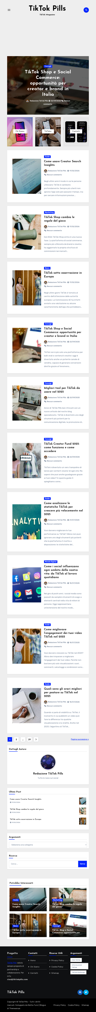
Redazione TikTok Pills (39, 101)
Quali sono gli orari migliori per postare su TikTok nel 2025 (63, 693)
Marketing (49, 212)
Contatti (76, 131)
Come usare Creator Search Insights (25, 799)
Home (32, 960)
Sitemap (55, 973)
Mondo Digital (50, 562)
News (47, 268)
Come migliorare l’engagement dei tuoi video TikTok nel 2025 (63, 633)
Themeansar (14, 1008)
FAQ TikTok (76, 960)
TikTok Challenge (78, 972)
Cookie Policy (57, 967)
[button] (86, 85)
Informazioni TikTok (77, 966)
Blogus (43, 1005)
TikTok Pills (47, 8)
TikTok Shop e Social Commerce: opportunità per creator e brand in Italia (48, 83)
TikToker (48, 131)
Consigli (48, 66)
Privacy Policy (57, 960)
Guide (47, 157)
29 (29, 739)
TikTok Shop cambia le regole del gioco (27, 809)
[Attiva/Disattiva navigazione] (9, 10)
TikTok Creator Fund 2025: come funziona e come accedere (61, 448)
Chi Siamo (20, 131)
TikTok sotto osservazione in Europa (25, 819)
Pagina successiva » (80, 739)
